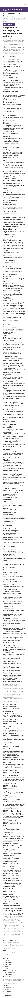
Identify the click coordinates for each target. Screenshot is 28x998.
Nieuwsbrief (8, 995)
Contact (7, 966)
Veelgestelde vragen (10, 972)
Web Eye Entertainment (10, 997)
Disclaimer (7, 989)
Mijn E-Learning (8, 962)
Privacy (6, 993)
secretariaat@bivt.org (8, 956)
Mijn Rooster (8, 964)
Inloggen (7, 968)
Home (4, 10)
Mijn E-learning (8, 974)
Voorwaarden (8, 991)
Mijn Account (8, 960)
